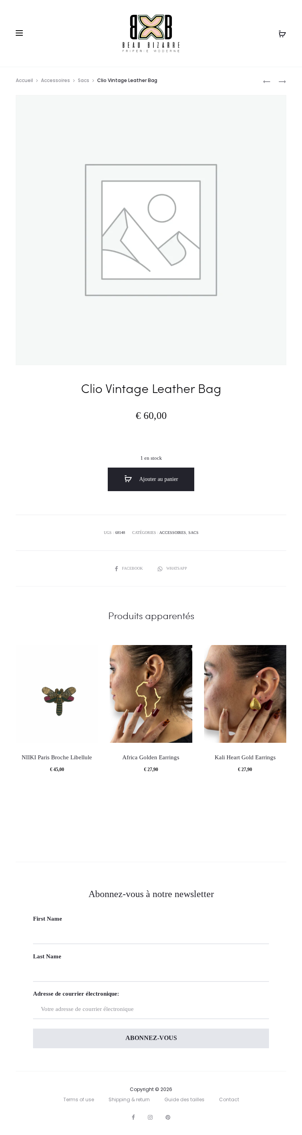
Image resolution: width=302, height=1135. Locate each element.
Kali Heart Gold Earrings (245, 757)
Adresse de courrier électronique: (76, 994)
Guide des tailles (184, 1099)
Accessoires (55, 80)
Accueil (24, 80)
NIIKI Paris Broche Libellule (57, 757)
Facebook (133, 568)
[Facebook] (133, 1117)
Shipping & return (129, 1099)
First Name (47, 919)
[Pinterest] (168, 1117)
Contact (229, 1099)
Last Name (47, 956)
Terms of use (78, 1099)
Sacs (83, 80)
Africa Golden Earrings (150, 757)
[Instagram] (150, 1117)
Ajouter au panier (158, 479)
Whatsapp (176, 568)
